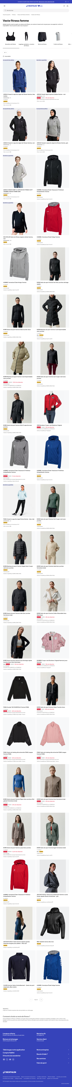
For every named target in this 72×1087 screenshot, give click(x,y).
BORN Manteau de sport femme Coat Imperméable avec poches (51, 330)
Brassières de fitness (10, 44)
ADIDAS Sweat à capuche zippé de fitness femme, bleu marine (19, 95)
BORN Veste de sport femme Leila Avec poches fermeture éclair (50, 567)
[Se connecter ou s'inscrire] (64, 6)
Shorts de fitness (42, 44)
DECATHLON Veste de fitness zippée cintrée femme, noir (18, 237)
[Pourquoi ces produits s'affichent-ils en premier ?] (3, 56)
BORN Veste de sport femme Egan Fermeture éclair (51, 847)
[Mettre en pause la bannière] (66, 2)
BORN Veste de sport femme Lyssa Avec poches (17, 847)
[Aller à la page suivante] (41, 999)
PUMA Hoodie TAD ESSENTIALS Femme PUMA (16, 707)
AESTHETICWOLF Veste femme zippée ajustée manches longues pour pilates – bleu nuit (16, 942)
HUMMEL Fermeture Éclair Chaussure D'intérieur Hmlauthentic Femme (50, 190)
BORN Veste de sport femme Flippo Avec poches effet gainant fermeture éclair (18, 800)
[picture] (19, 75)
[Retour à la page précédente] (31, 999)
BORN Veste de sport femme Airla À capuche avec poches (17, 426)
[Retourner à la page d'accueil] (34, 6)
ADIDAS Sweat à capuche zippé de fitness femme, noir (19, 143)
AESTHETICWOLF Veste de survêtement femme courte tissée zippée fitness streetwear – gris (52, 895)
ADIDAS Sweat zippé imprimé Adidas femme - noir (51, 94)
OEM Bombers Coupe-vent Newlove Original (49, 425)
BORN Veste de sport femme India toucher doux (17, 329)
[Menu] (4, 6)
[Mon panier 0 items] (67, 6)
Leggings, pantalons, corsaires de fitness (26, 45)
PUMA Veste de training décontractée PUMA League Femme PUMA (18, 753)
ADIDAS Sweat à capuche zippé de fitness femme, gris (52, 143)
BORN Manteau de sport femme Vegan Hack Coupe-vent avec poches (18, 567)
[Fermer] (68, 2)
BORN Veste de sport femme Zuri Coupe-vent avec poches (51, 377)
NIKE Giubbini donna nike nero (45, 941)
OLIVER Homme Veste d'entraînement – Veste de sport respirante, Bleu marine (18, 986)
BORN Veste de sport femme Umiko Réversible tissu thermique (51, 614)
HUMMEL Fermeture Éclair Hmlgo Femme (48, 237)
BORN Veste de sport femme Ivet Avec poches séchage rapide (52, 283)
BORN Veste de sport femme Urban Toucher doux (51, 707)
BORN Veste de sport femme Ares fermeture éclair (51, 799)
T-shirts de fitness (58, 44)
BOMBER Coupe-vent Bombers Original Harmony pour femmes (52, 661)
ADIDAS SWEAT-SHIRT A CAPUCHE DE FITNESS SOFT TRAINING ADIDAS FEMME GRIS (18, 190)
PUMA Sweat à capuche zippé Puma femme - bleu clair (18, 519)
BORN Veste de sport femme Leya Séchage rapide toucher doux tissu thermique (17, 661)
